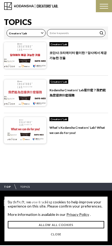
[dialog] (56, 219)
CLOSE (56, 234)
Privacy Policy (77, 214)
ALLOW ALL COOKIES (56, 224)
